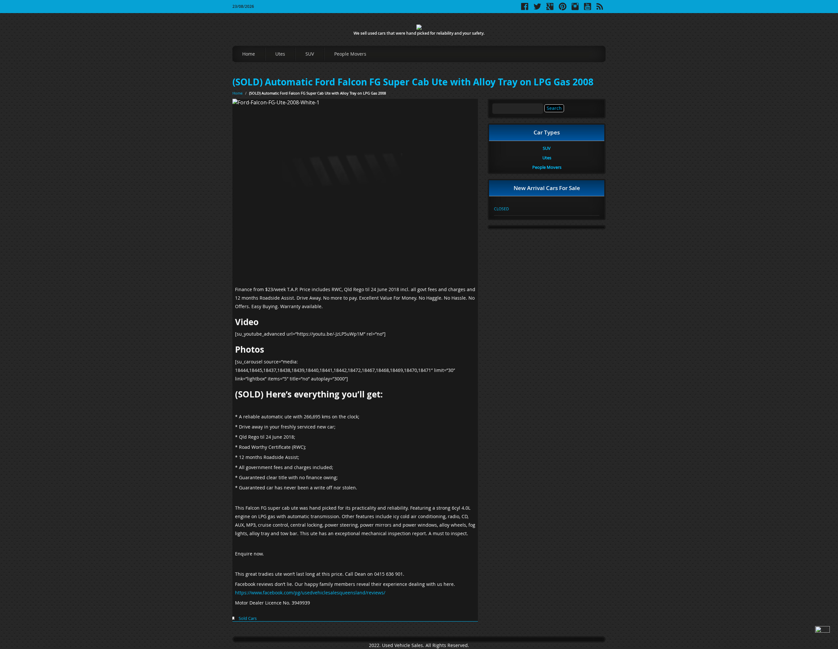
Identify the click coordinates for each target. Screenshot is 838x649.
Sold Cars (248, 618)
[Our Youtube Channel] (587, 8)
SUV (309, 54)
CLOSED (501, 208)
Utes (280, 54)
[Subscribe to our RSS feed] (600, 8)
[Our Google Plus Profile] (550, 8)
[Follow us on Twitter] (537, 8)
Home (248, 54)
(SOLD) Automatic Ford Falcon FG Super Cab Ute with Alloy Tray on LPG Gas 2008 (412, 82)
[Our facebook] (525, 8)
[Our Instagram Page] (575, 8)
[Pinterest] (562, 8)
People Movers (350, 54)
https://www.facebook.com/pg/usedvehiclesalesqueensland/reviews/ (310, 592)
